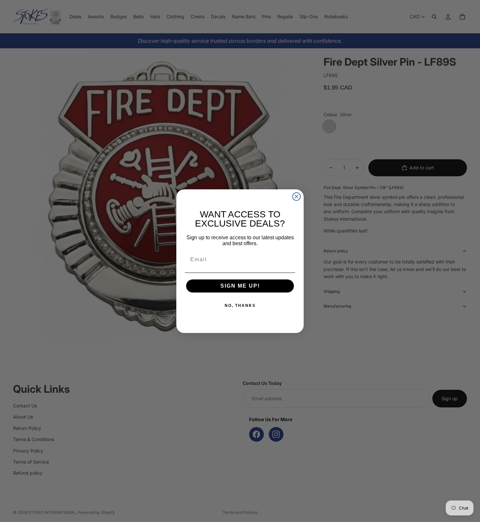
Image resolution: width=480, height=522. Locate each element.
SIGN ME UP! (240, 286)
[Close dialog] (296, 196)
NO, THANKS (240, 305)
